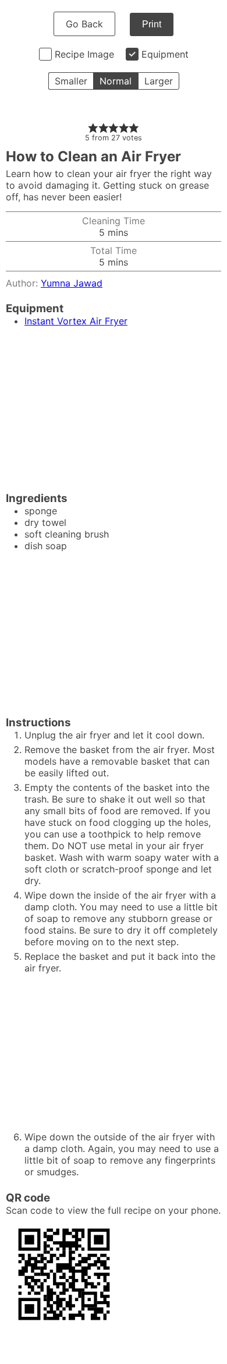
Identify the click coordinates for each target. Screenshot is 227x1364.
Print (151, 24)
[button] (93, 127)
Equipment (165, 54)
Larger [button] (158, 81)
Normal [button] (116, 81)
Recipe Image (84, 54)
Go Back (84, 24)
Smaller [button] (71, 81)
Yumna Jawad (71, 283)
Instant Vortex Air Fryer (75, 321)
